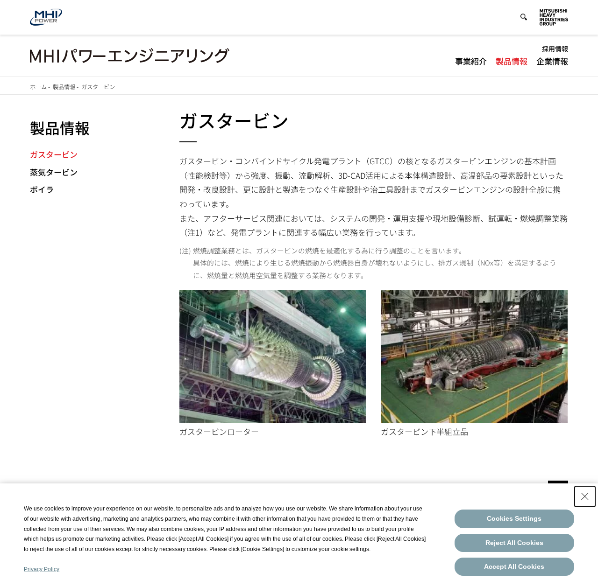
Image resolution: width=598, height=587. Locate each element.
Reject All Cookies (514, 542)
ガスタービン (54, 154)
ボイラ (42, 189)
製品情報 (511, 61)
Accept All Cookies (514, 566)
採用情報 (555, 48)
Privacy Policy (41, 569)
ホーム (38, 87)
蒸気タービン (54, 172)
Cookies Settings (514, 518)
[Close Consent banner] (585, 496)
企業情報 (552, 61)
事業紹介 (471, 61)
